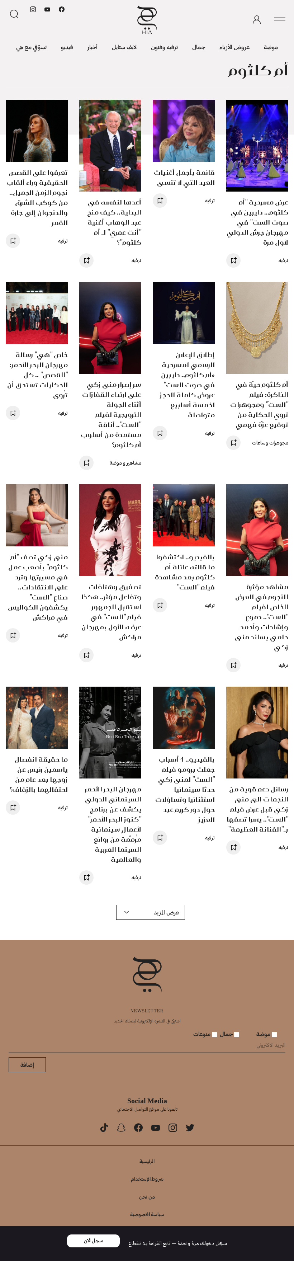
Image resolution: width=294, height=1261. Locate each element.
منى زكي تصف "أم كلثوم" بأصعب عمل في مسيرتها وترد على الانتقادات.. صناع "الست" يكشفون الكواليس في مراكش (38, 587)
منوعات (202, 1033)
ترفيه (283, 260)
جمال (198, 46)
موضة (271, 46)
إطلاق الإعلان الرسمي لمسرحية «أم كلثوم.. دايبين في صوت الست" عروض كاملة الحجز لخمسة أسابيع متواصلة (187, 385)
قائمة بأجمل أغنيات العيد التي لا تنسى (184, 177)
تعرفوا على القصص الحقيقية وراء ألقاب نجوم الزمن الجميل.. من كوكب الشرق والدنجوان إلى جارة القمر (37, 197)
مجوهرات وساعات (270, 442)
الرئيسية (147, 1161)
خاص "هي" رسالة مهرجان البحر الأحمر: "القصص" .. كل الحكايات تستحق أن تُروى (37, 375)
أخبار (92, 46)
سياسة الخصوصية (147, 1214)
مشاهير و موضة (125, 463)
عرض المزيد (166, 912)
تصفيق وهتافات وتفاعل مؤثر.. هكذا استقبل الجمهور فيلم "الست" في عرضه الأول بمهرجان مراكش (111, 612)
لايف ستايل (124, 46)
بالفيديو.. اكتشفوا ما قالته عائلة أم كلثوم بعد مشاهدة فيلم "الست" (185, 572)
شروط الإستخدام (147, 1179)
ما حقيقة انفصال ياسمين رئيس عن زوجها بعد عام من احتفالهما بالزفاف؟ (38, 774)
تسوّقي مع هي (31, 46)
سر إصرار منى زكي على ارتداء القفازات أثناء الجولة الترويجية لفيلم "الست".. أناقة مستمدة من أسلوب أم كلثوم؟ (111, 414)
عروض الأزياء (234, 46)
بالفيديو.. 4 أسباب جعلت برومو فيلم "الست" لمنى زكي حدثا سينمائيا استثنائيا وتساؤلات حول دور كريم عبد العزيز (185, 789)
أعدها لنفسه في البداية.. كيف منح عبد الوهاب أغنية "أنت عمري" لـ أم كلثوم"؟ (114, 222)
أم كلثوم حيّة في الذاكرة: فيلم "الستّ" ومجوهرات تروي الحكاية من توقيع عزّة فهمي (259, 404)
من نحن (147, 1197)
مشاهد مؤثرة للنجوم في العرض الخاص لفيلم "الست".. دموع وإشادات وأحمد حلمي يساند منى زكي (261, 617)
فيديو (67, 46)
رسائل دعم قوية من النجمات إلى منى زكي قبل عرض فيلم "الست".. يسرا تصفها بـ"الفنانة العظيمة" (257, 809)
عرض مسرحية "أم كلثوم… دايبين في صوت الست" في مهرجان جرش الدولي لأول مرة (257, 222)
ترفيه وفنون (164, 46)
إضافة (27, 1064)
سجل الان (93, 1240)
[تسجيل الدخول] (256, 19)
